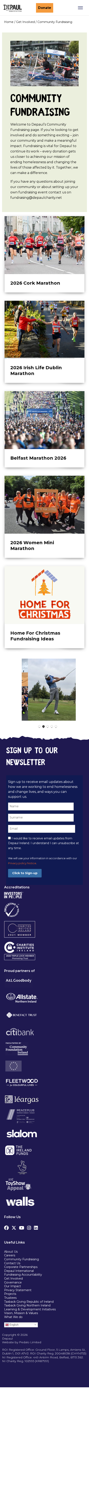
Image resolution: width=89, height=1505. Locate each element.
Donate (44, 8)
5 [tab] (58, 728)
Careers (9, 1255)
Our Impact (12, 1286)
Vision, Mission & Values (21, 1313)
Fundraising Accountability (23, 1274)
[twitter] (14, 1227)
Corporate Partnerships (20, 1267)
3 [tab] (50, 728)
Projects (10, 1294)
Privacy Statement (18, 1290)
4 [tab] (54, 728)
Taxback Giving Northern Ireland (27, 1305)
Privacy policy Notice (22, 863)
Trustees (10, 1298)
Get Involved (13, 1278)
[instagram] (29, 1227)
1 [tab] (41, 728)
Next (79, 690)
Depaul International (19, 1271)
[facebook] (6, 1227)
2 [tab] (45, 728)
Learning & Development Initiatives (30, 1309)
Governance (13, 1282)
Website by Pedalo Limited (21, 1342)
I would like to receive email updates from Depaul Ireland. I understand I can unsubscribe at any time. (43, 843)
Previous (10, 690)
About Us (11, 1251)
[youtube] (21, 1227)
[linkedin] (36, 1227)
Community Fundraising (21, 1259)
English (13, 1324)
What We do (13, 1317)
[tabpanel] (49, 690)
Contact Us (12, 1263)
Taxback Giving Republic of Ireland (29, 1302)
